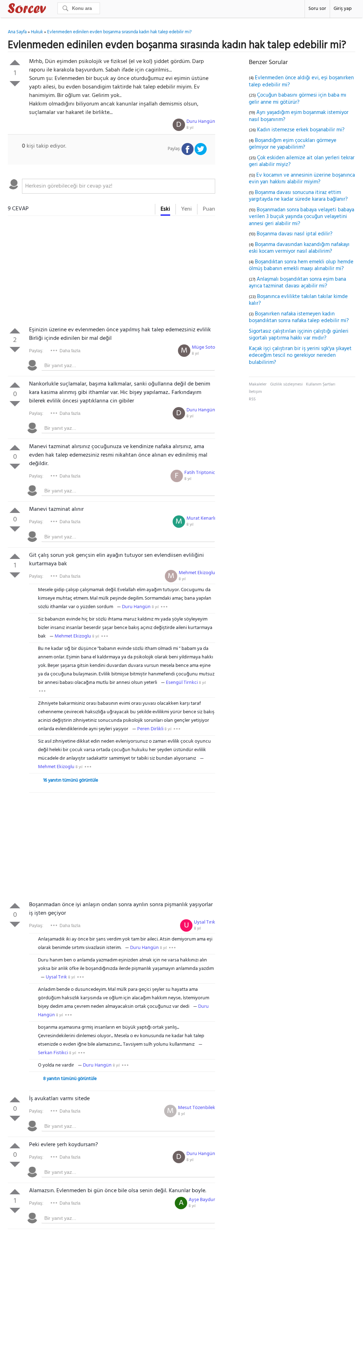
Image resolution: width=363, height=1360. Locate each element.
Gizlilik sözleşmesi (286, 384)
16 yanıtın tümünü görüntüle (70, 780)
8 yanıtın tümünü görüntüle (70, 1078)
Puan (209, 209)
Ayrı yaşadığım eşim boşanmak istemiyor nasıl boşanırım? (298, 116)
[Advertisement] (111, 272)
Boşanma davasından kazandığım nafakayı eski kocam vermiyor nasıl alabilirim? (299, 248)
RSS (252, 399)
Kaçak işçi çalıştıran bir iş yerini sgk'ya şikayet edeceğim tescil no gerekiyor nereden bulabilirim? (300, 355)
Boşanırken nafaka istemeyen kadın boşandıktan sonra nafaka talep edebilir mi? (299, 317)
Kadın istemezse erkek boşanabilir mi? (301, 130)
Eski (165, 209)
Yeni (186, 209)
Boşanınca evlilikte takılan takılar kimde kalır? (298, 300)
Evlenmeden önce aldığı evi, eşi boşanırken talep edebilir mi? (301, 81)
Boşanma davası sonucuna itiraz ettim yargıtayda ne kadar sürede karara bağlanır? (298, 196)
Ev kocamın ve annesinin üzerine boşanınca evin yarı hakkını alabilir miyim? (302, 179)
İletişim (255, 391)
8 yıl (190, 128)
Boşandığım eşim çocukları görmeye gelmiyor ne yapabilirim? (292, 144)
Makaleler (258, 384)
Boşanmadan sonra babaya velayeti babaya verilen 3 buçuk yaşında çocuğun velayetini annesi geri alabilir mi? (301, 217)
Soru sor (317, 9)
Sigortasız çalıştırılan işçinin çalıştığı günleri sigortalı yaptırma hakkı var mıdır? (298, 335)
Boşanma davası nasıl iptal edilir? (295, 234)
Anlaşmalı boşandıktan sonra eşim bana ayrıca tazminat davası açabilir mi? (297, 283)
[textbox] (118, 186)
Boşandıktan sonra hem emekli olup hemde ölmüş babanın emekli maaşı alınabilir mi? (301, 265)
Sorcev (50, 9)
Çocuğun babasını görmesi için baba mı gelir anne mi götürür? (297, 99)
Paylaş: (36, 350)
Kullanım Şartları (320, 384)
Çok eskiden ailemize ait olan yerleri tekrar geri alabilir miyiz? (301, 161)
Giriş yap (343, 9)
